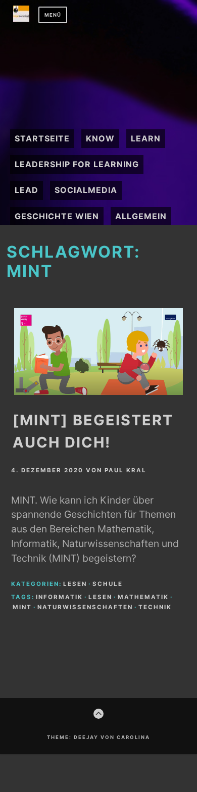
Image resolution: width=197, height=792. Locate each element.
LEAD (26, 190)
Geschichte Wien (57, 216)
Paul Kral (125, 470)
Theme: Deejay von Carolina (98, 737)
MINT (22, 607)
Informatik (59, 597)
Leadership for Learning (77, 164)
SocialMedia (86, 190)
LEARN (146, 138)
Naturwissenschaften (85, 607)
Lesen (75, 583)
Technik (155, 607)
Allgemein (141, 216)
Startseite (42, 138)
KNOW (100, 138)
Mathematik (143, 597)
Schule (107, 583)
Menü (52, 15)
